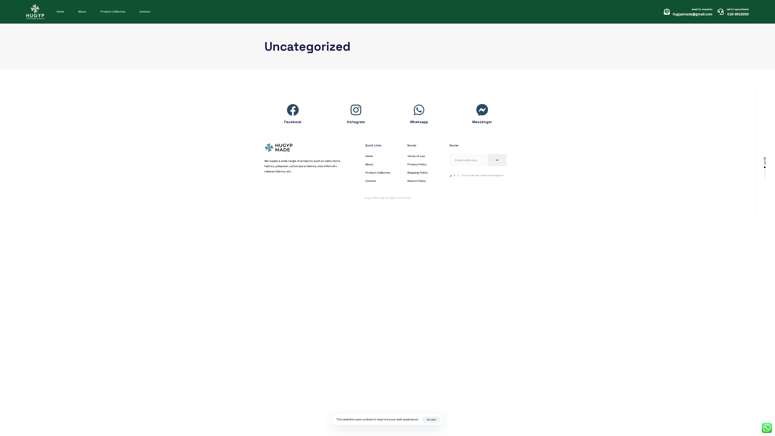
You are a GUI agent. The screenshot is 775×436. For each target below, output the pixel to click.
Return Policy (416, 181)
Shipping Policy (417, 172)
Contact (144, 11)
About (82, 11)
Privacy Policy (416, 164)
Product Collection (112, 11)
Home (60, 11)
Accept (431, 419)
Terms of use (416, 156)
